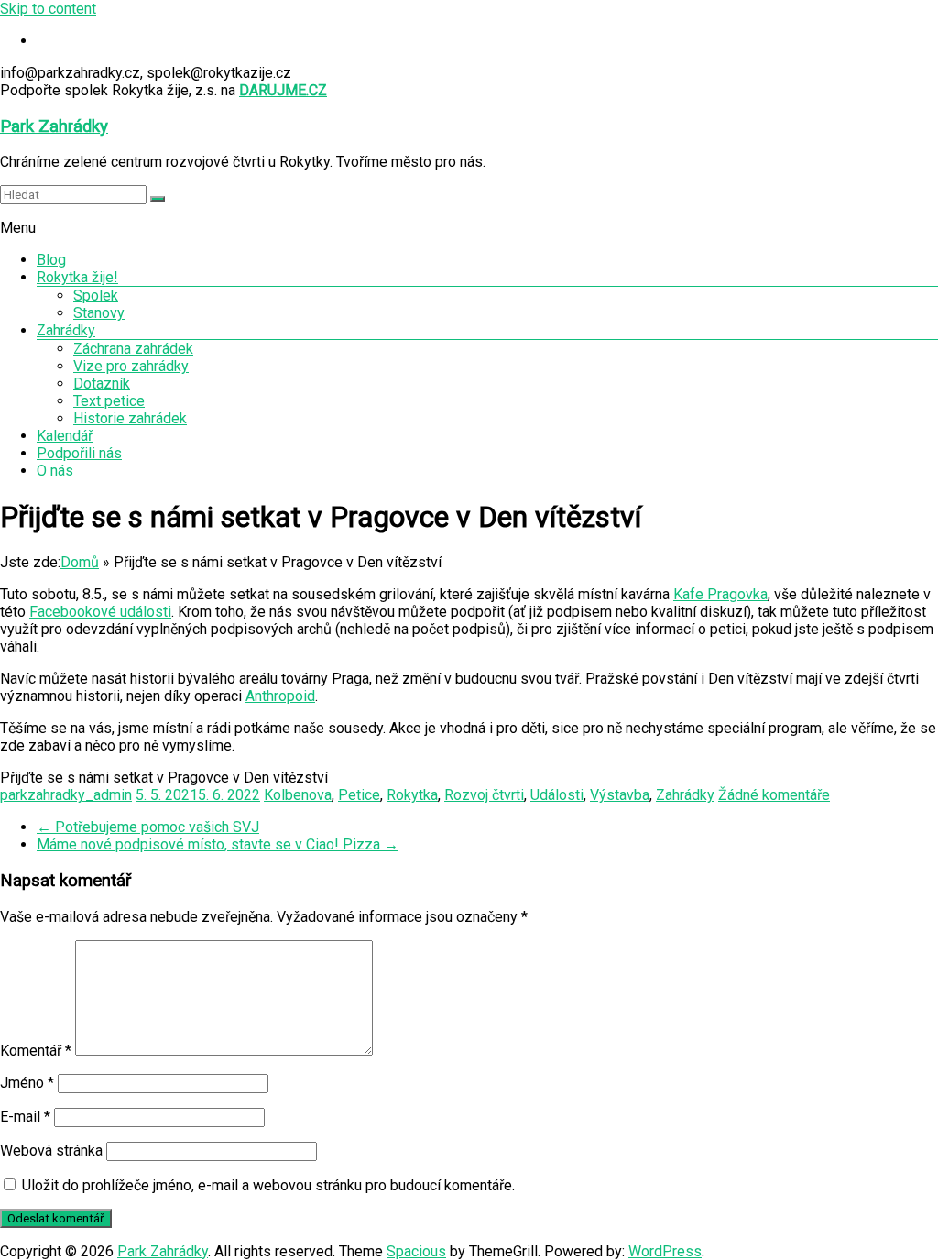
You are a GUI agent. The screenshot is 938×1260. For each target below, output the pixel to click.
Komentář (35, 1050)
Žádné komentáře (774, 795)
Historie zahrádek (130, 418)
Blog (51, 259)
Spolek (95, 295)
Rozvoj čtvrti (484, 795)
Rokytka (412, 795)
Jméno (27, 1082)
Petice (359, 795)
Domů (79, 562)
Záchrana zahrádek (133, 348)
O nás (55, 470)
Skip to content (48, 8)
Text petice (109, 401)
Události (557, 795)
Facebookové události (100, 611)
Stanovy (99, 313)
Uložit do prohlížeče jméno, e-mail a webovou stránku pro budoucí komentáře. (268, 1185)
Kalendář (65, 435)
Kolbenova (298, 795)
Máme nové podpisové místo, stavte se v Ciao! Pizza (217, 844)
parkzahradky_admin (66, 795)
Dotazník (101, 383)
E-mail (25, 1116)
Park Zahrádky (54, 126)
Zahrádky (66, 330)
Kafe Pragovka (720, 594)
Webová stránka (51, 1150)
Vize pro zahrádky (131, 366)
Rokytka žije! (77, 277)
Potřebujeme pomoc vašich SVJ (148, 827)
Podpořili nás (79, 453)
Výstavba (619, 795)
